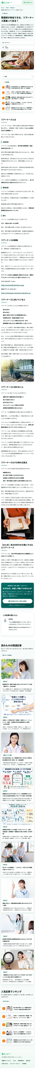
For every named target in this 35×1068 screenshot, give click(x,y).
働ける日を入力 (28, 2)
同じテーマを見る (7, 655)
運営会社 (28, 1060)
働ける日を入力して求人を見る (17, 601)
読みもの (12, 7)
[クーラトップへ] (6, 2)
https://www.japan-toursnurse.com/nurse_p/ (16, 293)
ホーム (2, 7)
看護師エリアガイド (6, 1060)
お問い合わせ (5, 1063)
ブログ (7, 7)
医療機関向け (21, 1060)
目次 (6, 76)
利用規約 (24, 1063)
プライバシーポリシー (15, 1063)
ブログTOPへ (6, 1001)
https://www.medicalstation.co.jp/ (12, 285)
